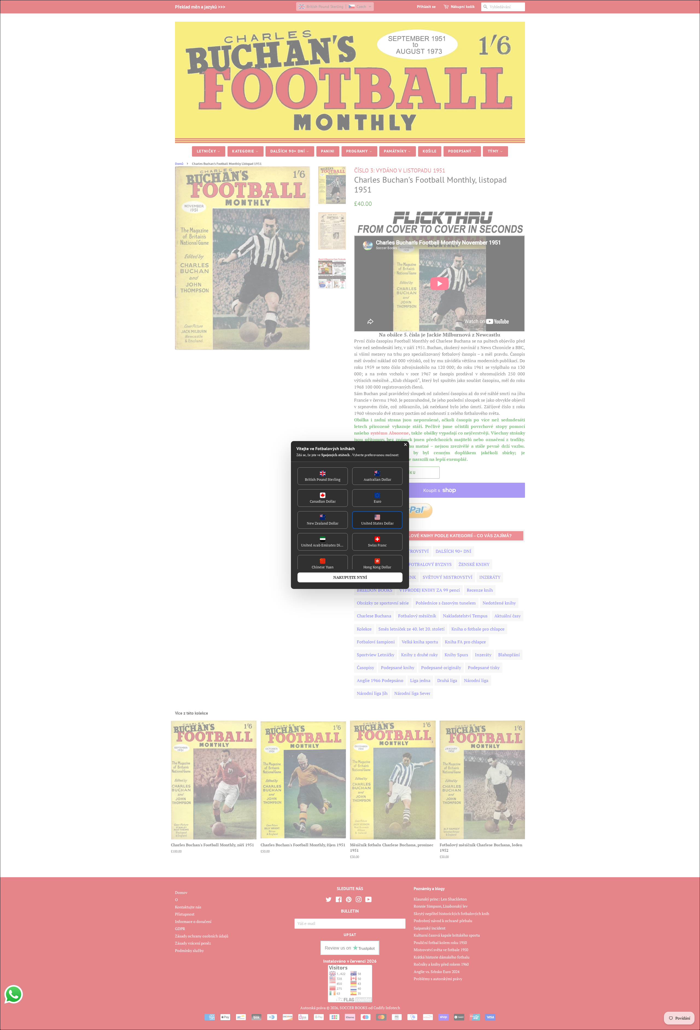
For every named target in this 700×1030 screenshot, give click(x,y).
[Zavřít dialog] (405, 444)
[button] (323, 476)
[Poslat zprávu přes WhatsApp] (14, 994)
